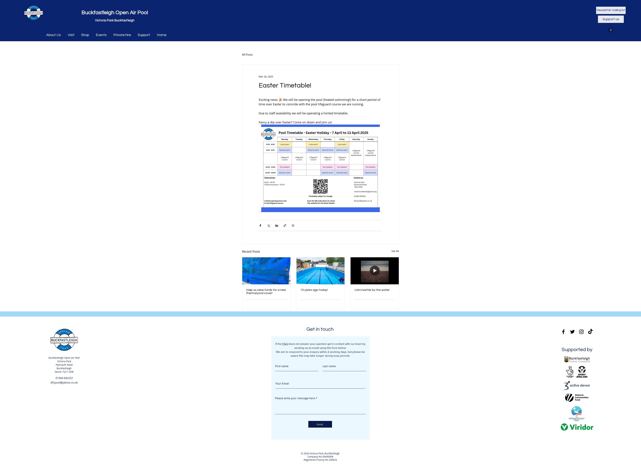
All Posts (247, 54)
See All (395, 251)
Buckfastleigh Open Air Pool (114, 12)
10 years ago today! (314, 290)
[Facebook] (563, 332)
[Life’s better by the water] (375, 270)
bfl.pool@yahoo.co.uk (64, 382)
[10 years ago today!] (320, 270)
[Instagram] (581, 332)
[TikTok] (590, 332)
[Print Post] (293, 225)
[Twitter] (572, 332)
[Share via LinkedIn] (276, 225)
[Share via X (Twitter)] (268, 225)
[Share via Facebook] (260, 225)
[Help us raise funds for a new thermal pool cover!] (266, 270)
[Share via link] (284, 225)
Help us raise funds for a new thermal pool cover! (266, 291)
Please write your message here (295, 398)
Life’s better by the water (372, 290)
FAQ (285, 343)
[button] (611, 29)
